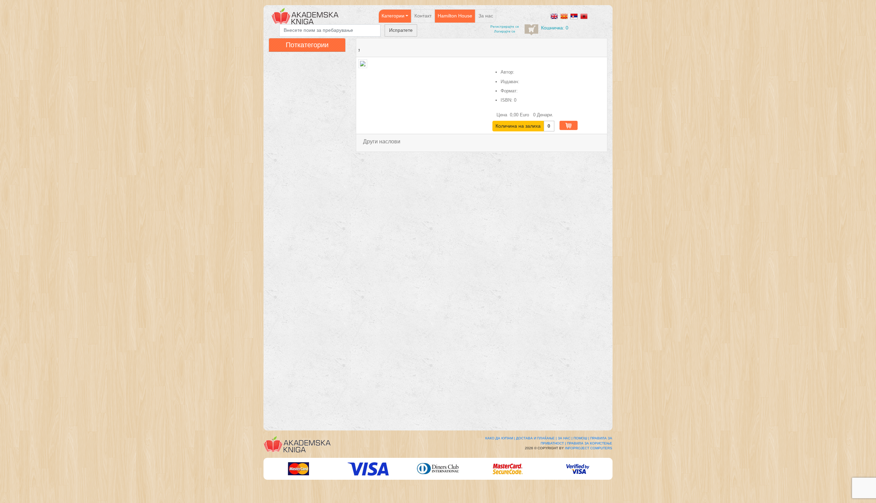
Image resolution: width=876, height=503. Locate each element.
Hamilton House (455, 15)
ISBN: (507, 100)
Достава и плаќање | (536, 438)
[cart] (531, 29)
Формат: (509, 90)
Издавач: (510, 81)
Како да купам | (500, 438)
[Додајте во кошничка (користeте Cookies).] (568, 125)
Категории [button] (393, 15)
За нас (485, 15)
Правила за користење (589, 443)
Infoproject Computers (588, 448)
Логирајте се (504, 31)
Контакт (422, 15)
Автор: (507, 72)
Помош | (581, 438)
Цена (502, 114)
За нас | (565, 438)
